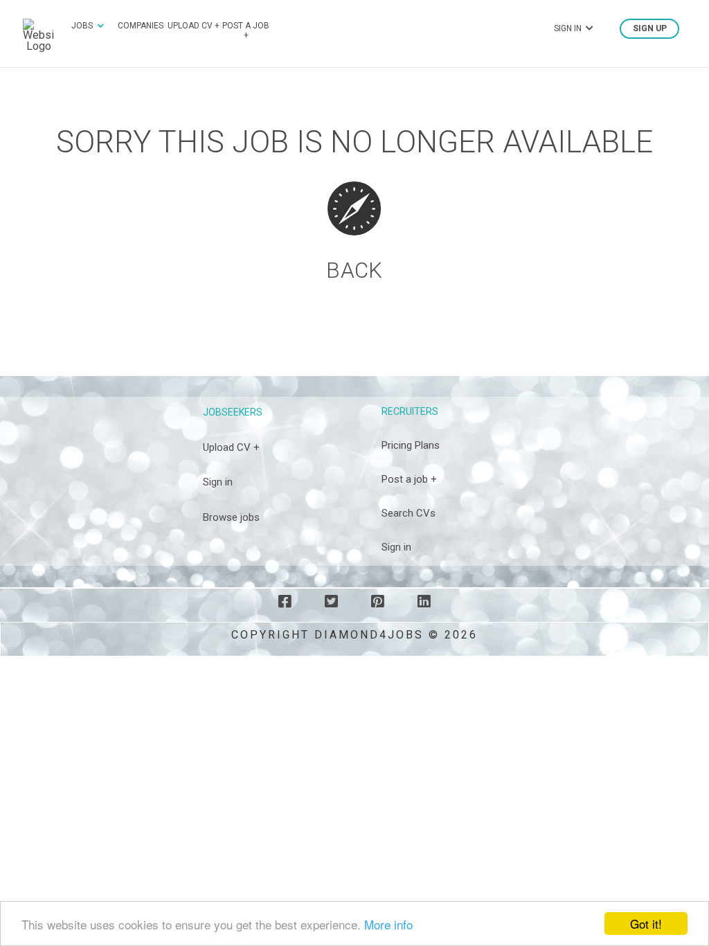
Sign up (650, 28)
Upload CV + (193, 25)
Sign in (218, 482)
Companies (140, 25)
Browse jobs (231, 517)
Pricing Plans (411, 445)
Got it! (646, 923)
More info (388, 924)
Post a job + (245, 30)
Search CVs (409, 513)
